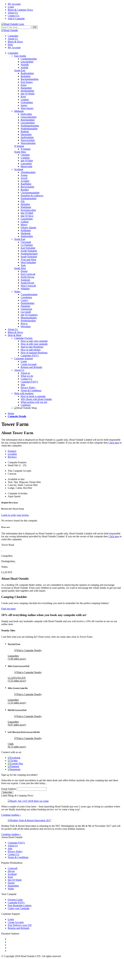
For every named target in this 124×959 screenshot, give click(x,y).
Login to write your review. (15, 515)
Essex (24, 85)
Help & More (14, 335)
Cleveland (26, 242)
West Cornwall (28, 285)
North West (20, 151)
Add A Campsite (16, 18)
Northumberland (29, 253)
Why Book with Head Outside (36, 399)
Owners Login (15, 899)
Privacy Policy (28, 387)
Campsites (13, 35)
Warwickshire (28, 140)
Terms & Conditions (31, 390)
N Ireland (19, 146)
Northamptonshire (30, 125)
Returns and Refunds (31, 367)
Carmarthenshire (29, 294)
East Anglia (20, 55)
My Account (14, 4)
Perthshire (26, 230)
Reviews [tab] (12, 456)
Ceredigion (26, 297)
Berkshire (26, 76)
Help (10, 44)
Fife (23, 201)
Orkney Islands (28, 227)
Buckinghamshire (30, 79)
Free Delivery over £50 (19, 925)
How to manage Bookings (34, 352)
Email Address (9, 789)
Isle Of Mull (27, 213)
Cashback (26, 405)
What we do (27, 376)
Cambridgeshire (29, 58)
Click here (113, 442)
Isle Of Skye (27, 215)
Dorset (24, 271)
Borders (25, 189)
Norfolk (25, 64)
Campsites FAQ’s (30, 355)
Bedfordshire (27, 73)
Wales (17, 291)
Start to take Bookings (32, 346)
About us (25, 373)
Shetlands (26, 233)
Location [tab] (12, 454)
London (25, 99)
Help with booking (23, 393)
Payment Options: (10, 933)
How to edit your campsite (34, 344)
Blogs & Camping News (20, 9)
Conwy (24, 300)
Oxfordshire (27, 102)
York (23, 265)
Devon (11, 871)
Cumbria (25, 157)
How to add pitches (31, 349)
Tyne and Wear (28, 259)
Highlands (26, 207)
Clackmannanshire (30, 192)
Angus (24, 175)
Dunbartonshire (28, 198)
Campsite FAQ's (16, 902)
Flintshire (25, 306)
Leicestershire (28, 122)
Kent (23, 96)
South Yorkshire (29, 256)
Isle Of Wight (27, 93)
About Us (13, 12)
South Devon (27, 282)
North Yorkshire (29, 250)
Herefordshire (28, 119)
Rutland (25, 131)
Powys (24, 323)
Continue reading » (11, 815)
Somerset (25, 280)
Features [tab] (12, 451)
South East (19, 70)
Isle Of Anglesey (29, 314)
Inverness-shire (28, 210)
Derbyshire (26, 114)
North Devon (27, 277)
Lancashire (26, 163)
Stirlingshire (27, 236)
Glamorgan (26, 309)
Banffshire (26, 183)
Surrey (24, 105)
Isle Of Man (27, 160)
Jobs (23, 384)
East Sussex (27, 82)
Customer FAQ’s (29, 381)
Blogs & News (15, 41)
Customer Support (23, 358)
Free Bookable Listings (19, 905)
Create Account (28, 364)
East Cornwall (28, 274)
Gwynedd (26, 312)
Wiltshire (25, 288)
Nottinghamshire (29, 128)
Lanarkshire (27, 218)
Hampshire (26, 87)
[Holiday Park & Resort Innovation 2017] (62, 820)
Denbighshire (27, 303)
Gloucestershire (28, 117)
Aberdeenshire (28, 172)
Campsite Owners (23, 338)
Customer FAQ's (16, 842)
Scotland (18, 169)
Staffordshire (27, 137)
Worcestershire (28, 143)
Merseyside (26, 166)
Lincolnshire (27, 61)
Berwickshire (27, 186)
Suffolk (24, 67)
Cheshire (25, 154)
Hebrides (25, 204)
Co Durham (27, 245)
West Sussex (27, 108)
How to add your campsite (34, 341)
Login (11, 6)
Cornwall (12, 868)
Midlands (19, 111)
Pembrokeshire (28, 320)
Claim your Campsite (18, 908)
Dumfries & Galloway (32, 195)
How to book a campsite (33, 396)
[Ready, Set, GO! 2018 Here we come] (62, 801)
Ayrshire (25, 181)
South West (20, 268)
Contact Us (13, 15)
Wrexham (26, 326)
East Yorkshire (28, 247)
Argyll (24, 178)
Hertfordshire (27, 90)
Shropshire (26, 134)
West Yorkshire (28, 262)
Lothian (25, 221)
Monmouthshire (29, 317)
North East (19, 239)
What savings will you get (34, 402)
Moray (24, 224)
